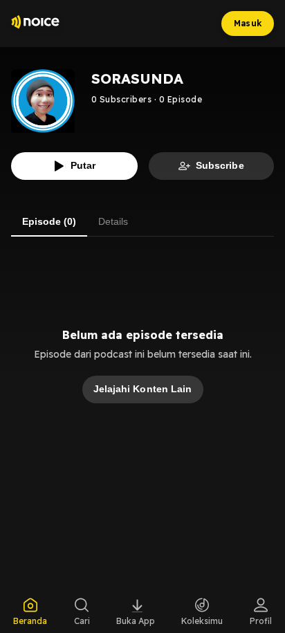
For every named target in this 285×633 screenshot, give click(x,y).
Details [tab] (113, 221)
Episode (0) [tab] (49, 221)
